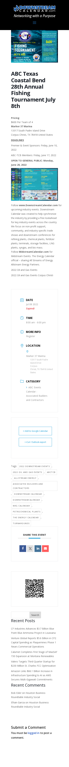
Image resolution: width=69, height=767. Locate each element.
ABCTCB (51, 472)
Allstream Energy (25, 478)
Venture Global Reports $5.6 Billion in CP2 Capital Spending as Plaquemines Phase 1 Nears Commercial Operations (33, 642)
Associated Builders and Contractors (28, 486)
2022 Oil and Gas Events (27, 472)
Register (30, 336)
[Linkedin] (37, 548)
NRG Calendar (21, 505)
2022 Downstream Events (34, 466)
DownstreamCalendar (26, 500)
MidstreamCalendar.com (34, 251)
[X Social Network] (30, 548)
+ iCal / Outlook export (35, 442)
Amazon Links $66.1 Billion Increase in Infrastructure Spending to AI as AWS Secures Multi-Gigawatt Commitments (31, 675)
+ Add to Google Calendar (35, 431)
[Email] (45, 548)
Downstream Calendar (28, 494)
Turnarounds (21, 523)
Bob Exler (16, 692)
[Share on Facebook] (22, 548)
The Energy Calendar (26, 517)
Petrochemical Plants (26, 511)
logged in (34, 733)
